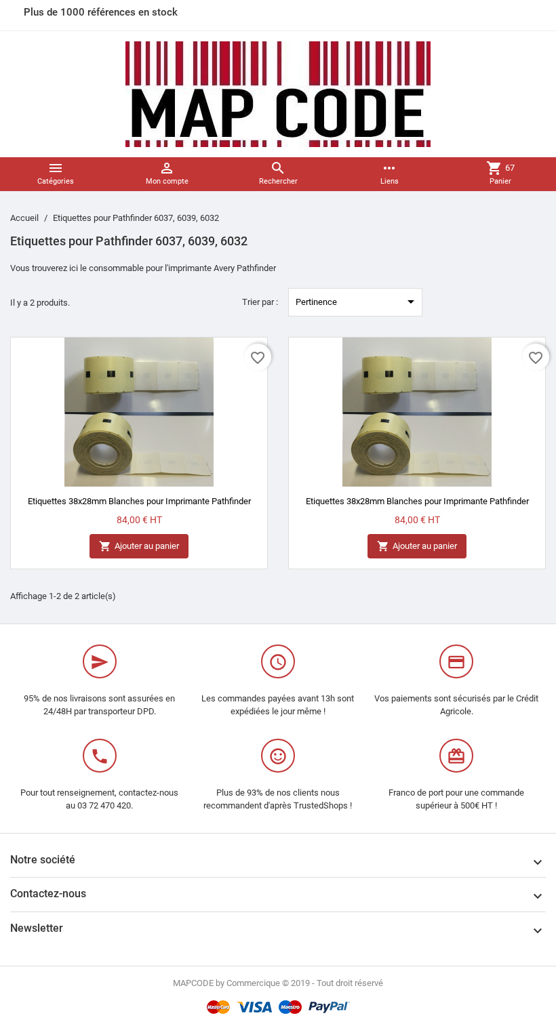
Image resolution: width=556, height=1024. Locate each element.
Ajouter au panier (139, 546)
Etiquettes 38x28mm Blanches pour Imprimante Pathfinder (139, 501)
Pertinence (357, 301)
